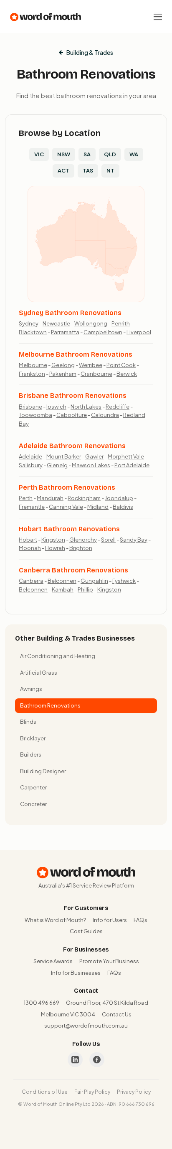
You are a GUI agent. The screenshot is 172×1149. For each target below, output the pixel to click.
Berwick (126, 373)
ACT (63, 170)
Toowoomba (35, 415)
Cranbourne (96, 373)
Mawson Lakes (91, 465)
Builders (30, 754)
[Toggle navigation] (158, 16)
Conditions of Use (45, 1092)
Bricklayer (33, 738)
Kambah (62, 589)
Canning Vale (66, 506)
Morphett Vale (126, 456)
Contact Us (117, 1014)
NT (110, 170)
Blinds (28, 721)
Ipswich (56, 406)
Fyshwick (124, 580)
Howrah (55, 548)
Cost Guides (86, 931)
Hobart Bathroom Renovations (69, 529)
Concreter (33, 804)
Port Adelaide (131, 465)
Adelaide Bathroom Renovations (72, 446)
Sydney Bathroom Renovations (70, 313)
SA (87, 154)
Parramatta (65, 332)
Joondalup (119, 498)
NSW (63, 154)
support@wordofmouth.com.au (86, 1025)
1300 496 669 (41, 1002)
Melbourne (33, 365)
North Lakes (86, 406)
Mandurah (50, 498)
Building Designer (43, 771)
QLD (110, 154)
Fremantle (32, 506)
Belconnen (62, 580)
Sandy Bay (133, 539)
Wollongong (90, 323)
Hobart (28, 539)
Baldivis (123, 506)
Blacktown (33, 332)
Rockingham (84, 498)
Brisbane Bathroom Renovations (72, 395)
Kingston (53, 539)
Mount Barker (63, 456)
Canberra (31, 580)
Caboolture (71, 415)
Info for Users (110, 920)
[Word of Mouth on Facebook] (96, 1059)
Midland (98, 506)
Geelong (63, 365)
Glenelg (57, 465)
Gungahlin (94, 580)
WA (133, 154)
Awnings (31, 688)
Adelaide (30, 456)
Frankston (32, 373)
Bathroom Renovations (50, 705)
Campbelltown (102, 332)
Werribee (90, 365)
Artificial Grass (38, 672)
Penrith (120, 323)
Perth (26, 498)
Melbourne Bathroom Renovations (75, 354)
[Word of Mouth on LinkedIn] (75, 1059)
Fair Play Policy (92, 1092)
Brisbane (30, 406)
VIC (39, 154)
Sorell (108, 539)
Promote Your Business (109, 961)
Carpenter (33, 787)
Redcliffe (117, 406)
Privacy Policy (134, 1092)
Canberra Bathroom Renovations (73, 570)
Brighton (80, 548)
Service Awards (53, 961)
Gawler (94, 456)
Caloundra (105, 415)
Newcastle (56, 323)
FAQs (140, 920)
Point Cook (121, 365)
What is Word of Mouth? (55, 920)
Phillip (85, 589)
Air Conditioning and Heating (57, 656)
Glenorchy (83, 539)
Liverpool (138, 332)
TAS (88, 170)
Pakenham (62, 373)
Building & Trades (89, 52)
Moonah (30, 548)
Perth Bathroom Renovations (67, 487)
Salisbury (31, 465)
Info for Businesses (76, 972)
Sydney (28, 323)
